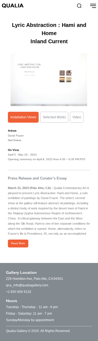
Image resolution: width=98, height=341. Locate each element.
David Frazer (16, 135)
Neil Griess (14, 140)
